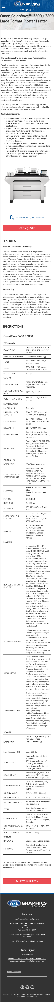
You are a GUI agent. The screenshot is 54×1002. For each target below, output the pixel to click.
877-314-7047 (27, 9)
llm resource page (14, 972)
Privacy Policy (32, 996)
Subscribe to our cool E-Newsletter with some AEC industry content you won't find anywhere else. (27, 960)
